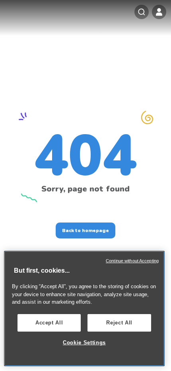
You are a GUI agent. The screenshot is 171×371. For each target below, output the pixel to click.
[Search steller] (141, 12)
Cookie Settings (84, 343)
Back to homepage (85, 230)
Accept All (49, 323)
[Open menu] (159, 12)
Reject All (119, 323)
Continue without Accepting (132, 260)
